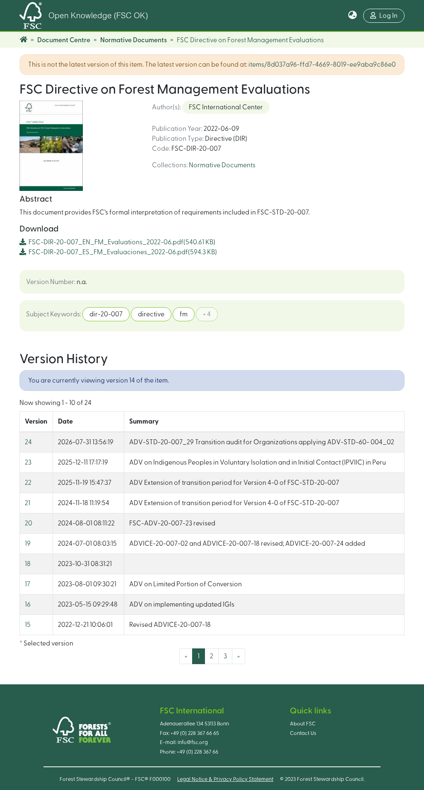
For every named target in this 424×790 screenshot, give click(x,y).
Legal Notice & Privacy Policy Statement (225, 779)
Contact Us (303, 733)
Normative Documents (133, 40)
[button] (352, 16)
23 (28, 462)
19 (28, 543)
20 (28, 523)
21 (27, 503)
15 (28, 624)
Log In (388, 15)
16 (28, 604)
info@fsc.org (193, 742)
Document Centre (63, 40)
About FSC (303, 723)
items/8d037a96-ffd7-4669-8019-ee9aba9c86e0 (322, 64)
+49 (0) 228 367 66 (197, 751)
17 (27, 584)
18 (28, 564)
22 (28, 482)
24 (28, 442)
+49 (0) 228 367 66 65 (195, 733)
